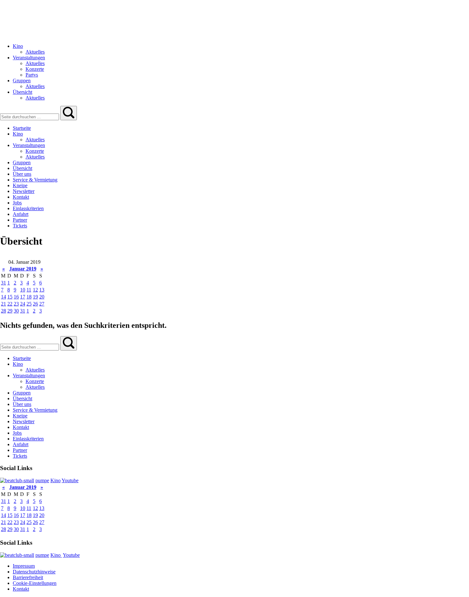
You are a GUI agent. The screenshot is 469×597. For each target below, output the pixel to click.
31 (3, 282)
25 (29, 303)
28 (3, 310)
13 (41, 289)
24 (22, 303)
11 (28, 289)
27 (41, 303)
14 (3, 296)
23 (16, 303)
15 (9, 296)
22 (9, 303)
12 (35, 289)
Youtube (70, 480)
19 (35, 296)
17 (22, 296)
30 (16, 310)
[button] (68, 113)
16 (16, 296)
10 (22, 289)
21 (3, 303)
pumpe (42, 480)
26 (35, 303)
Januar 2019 (22, 268)
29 (9, 310)
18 (29, 296)
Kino (55, 480)
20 (41, 296)
